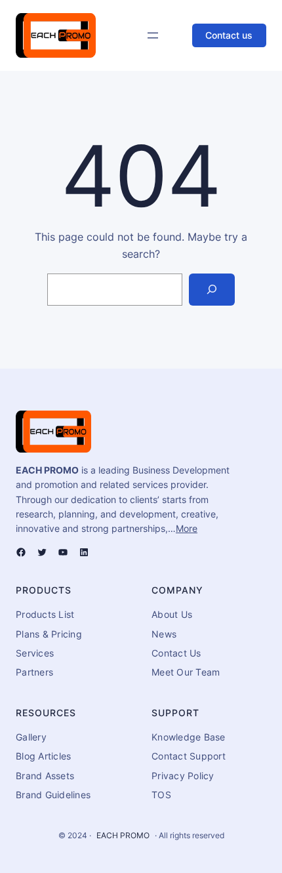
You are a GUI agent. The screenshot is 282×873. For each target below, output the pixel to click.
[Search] (212, 290)
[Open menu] (153, 35)
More (186, 528)
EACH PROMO (123, 835)
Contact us (228, 35)
